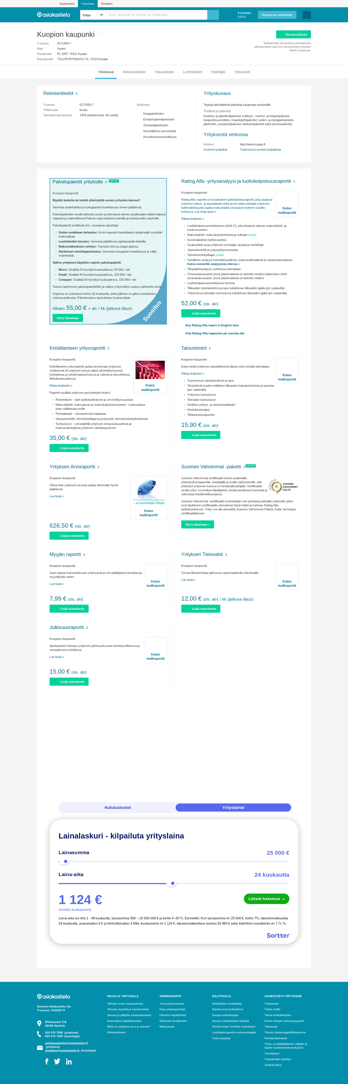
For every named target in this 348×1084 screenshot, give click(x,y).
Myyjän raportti (65, 554)
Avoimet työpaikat (215, 149)
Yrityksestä (271, 1003)
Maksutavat (167, 1026)
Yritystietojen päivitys (277, 1059)
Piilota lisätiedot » (192, 218)
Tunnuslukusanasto (172, 1003)
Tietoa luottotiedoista (277, 1015)
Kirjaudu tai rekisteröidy (277, 15)
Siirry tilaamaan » (197, 524)
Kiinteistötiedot (116, 1032)
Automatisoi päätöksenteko (124, 1020)
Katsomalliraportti (287, 210)
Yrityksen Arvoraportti (72, 466)
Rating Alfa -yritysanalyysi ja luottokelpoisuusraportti (236, 181)
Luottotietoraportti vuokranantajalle (234, 1032)
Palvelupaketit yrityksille (78, 181)
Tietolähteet (271, 1053)
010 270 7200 (61, 1032)
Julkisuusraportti (67, 627)
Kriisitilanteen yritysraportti (77, 348)
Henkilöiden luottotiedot (227, 1003)
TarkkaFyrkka (273, 1065)
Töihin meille (272, 1009)
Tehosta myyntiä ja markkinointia (128, 1009)
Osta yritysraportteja (172, 1009)
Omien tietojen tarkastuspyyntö (284, 1020)
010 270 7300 (62, 1036)
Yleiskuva (106, 72)
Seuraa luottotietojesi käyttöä (230, 1020)
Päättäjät (218, 72)
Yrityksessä (260, 149)
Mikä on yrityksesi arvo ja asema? (128, 1026)
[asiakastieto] (58, 15)
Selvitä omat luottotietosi (227, 1009)
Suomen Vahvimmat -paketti (211, 466)
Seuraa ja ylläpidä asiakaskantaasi (129, 1015)
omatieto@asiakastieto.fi (62, 1050)
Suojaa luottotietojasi (225, 1015)
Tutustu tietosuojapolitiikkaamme (285, 1032)
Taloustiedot (164, 72)
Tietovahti (242, 72)
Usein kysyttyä (221, 1038)
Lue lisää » (57, 496)
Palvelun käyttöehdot (173, 1015)
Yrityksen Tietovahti (202, 554)
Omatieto (107, 3)
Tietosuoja (271, 1026)
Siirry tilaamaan (68, 318)
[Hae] (213, 15)
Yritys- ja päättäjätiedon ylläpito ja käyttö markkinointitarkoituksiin (285, 1045)
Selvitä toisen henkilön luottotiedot (233, 1026)
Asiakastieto (67, 3)
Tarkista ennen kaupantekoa (125, 1003)
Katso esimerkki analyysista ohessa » (213, 264)
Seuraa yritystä (296, 34)
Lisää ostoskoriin (204, 313)
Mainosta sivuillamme (173, 1020)
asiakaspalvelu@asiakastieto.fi (66, 1043)
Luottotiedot (192, 72)
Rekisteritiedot (134, 72)
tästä (157, 286)
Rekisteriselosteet (275, 1038)
